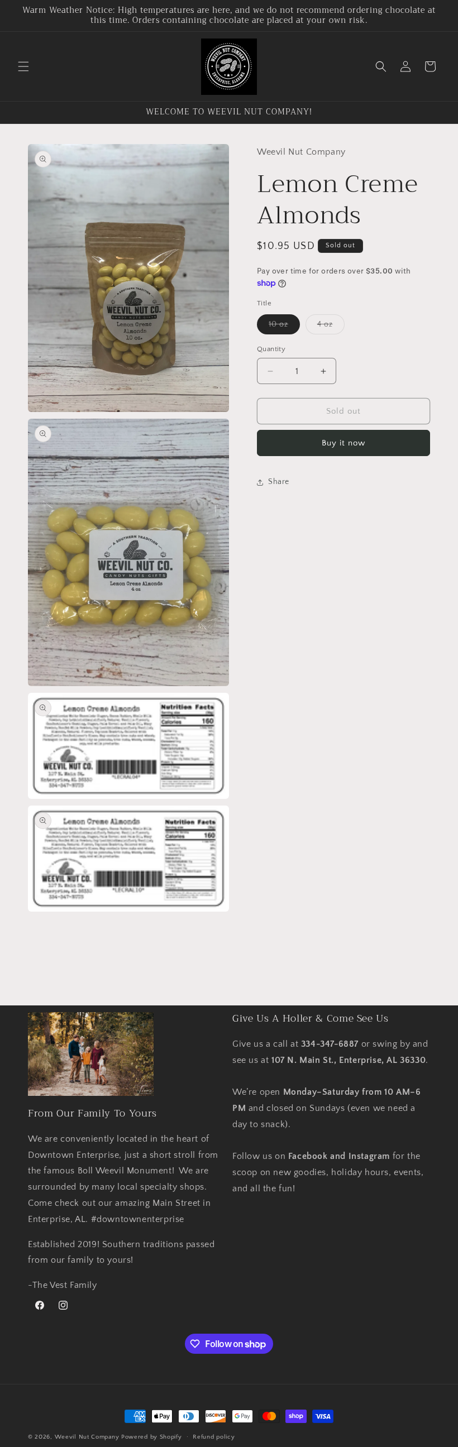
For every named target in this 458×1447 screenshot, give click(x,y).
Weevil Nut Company (88, 1437)
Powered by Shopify (151, 1437)
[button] (23, 66)
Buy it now (343, 443)
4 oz (331, 326)
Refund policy (214, 1437)
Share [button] (278, 481)
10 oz (284, 326)
